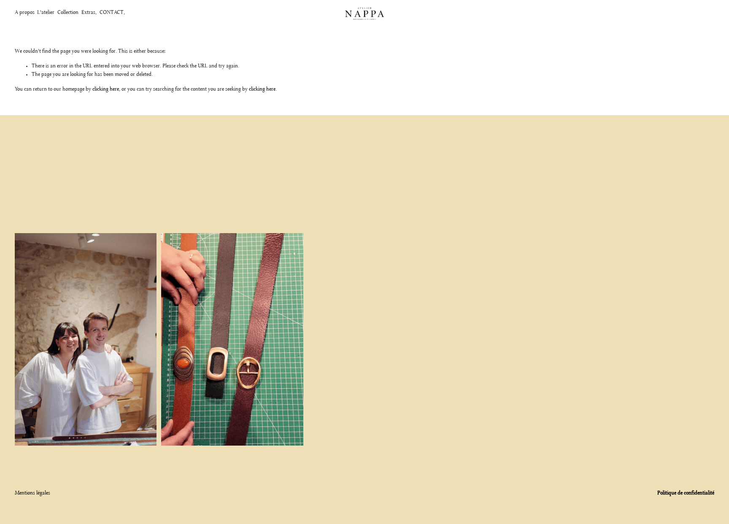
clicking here (105, 89)
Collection (67, 13)
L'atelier (45, 13)
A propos (25, 13)
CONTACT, (112, 13)
